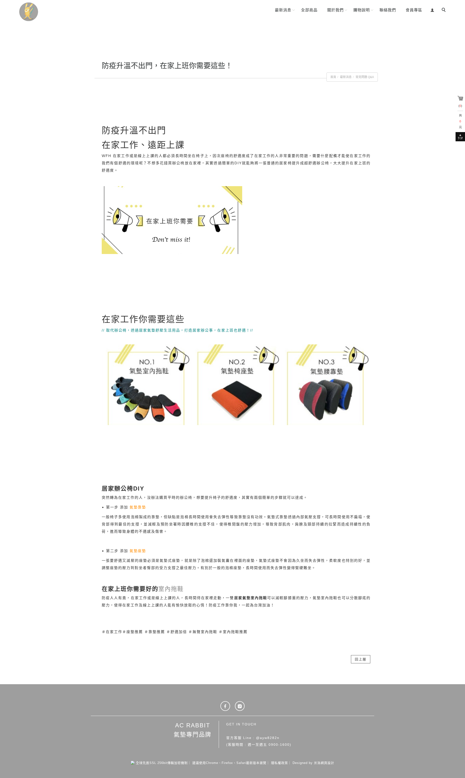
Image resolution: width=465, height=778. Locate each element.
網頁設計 (327, 763)
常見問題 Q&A (365, 77)
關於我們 (335, 10)
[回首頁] (45, 11)
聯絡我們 (388, 10)
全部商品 (309, 10)
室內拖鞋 (171, 589)
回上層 (360, 659)
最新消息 (283, 10)
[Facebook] (225, 706)
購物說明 (361, 10)
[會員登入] (432, 9)
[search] (444, 10)
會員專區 (414, 10)
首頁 (333, 77)
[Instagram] (239, 706)
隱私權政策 (279, 763)
